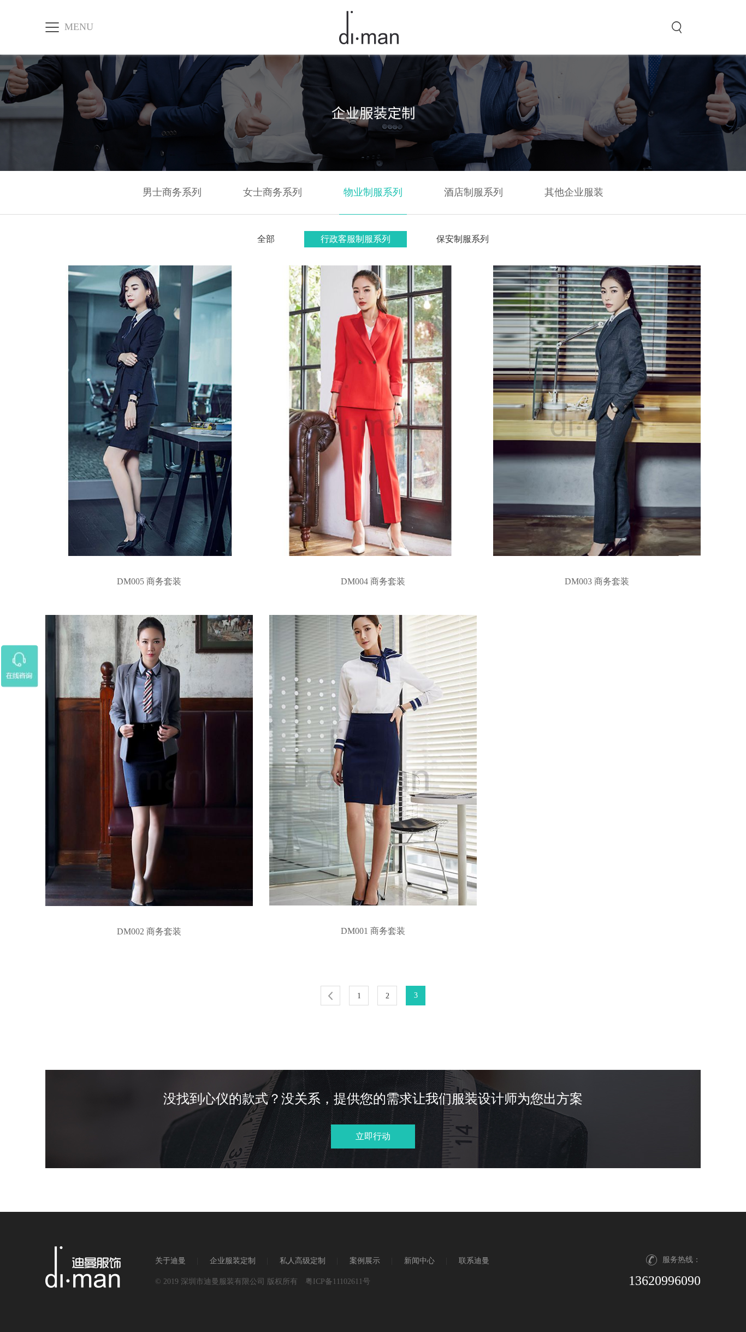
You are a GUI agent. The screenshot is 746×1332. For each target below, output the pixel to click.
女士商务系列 (272, 192)
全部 (266, 239)
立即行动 (373, 1136)
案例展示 (365, 1261)
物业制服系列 (373, 192)
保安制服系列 (462, 239)
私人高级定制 (302, 1261)
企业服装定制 (233, 1261)
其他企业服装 (573, 192)
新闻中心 (419, 1261)
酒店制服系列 (473, 192)
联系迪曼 (474, 1261)
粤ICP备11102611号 (337, 1281)
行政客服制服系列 (355, 239)
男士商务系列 (172, 192)
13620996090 (665, 1280)
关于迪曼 (170, 1261)
